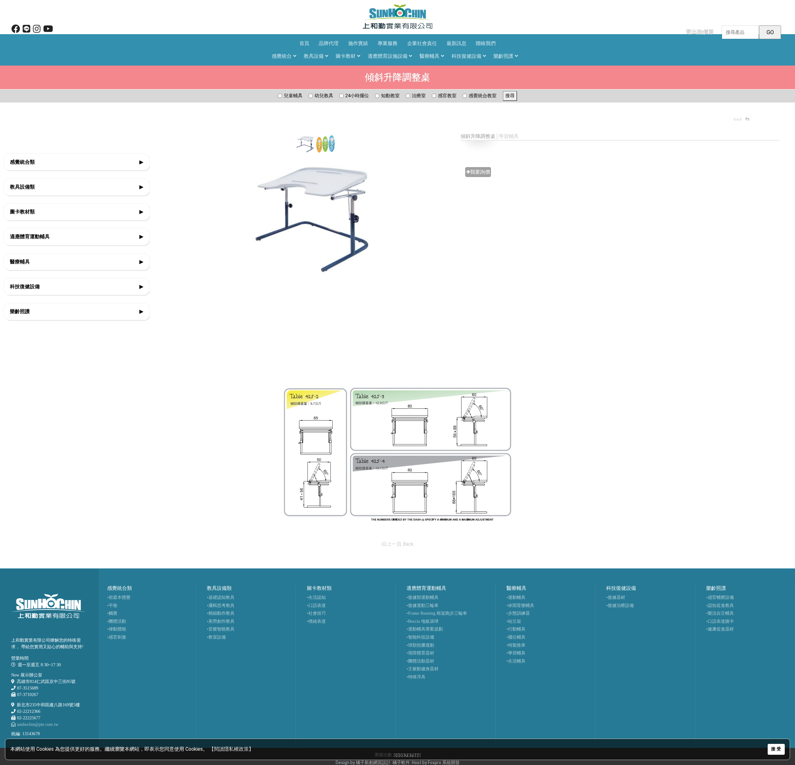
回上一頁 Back (398, 544)
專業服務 (388, 43)
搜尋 (510, 95)
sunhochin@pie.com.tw (37, 724)
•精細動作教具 (220, 613)
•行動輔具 (516, 629)
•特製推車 (516, 645)
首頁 (304, 43)
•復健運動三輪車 (422, 605)
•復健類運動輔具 (422, 597)
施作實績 (358, 43)
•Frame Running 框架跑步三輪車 (437, 613)
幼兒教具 (324, 95)
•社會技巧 (316, 613)
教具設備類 (76, 186)
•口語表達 (316, 605)
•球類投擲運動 (420, 645)
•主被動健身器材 (422, 669)
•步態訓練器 (518, 613)
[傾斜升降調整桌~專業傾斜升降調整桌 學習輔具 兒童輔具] (315, 218)
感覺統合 (282, 56)
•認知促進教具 (720, 605)
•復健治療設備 (620, 605)
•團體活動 (116, 621)
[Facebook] (15, 30)
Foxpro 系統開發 (444, 762)
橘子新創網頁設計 (374, 762)
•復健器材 (615, 597)
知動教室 (390, 95)
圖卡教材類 (76, 211)
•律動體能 (116, 629)
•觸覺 (112, 613)
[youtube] (48, 30)
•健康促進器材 (720, 629)
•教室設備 (216, 637)
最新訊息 (456, 43)
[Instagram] (37, 30)
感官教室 (447, 95)
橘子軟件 (401, 762)
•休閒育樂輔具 (520, 605)
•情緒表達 (316, 621)
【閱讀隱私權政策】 (231, 749)
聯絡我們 (486, 43)
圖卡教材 (346, 56)
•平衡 (112, 605)
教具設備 (314, 56)
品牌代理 (328, 43)
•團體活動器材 (420, 661)
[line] (26, 30)
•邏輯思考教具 (220, 605)
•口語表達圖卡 (720, 621)
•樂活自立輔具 (720, 613)
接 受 (776, 749)
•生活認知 (316, 597)
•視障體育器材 (420, 653)
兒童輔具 (293, 95)
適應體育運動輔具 (76, 236)
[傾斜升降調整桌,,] (397, 454)
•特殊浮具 (416, 677)
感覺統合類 (76, 162)
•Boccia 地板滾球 (422, 621)
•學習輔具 (516, 653)
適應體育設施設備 (387, 56)
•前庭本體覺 (118, 597)
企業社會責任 (422, 43)
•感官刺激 (116, 637)
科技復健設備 (466, 56)
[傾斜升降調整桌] (305, 144)
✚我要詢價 (478, 172)
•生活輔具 (516, 661)
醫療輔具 (429, 56)
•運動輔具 (516, 597)
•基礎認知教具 (220, 597)
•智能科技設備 (420, 637)
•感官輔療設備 (720, 597)
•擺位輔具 (516, 637)
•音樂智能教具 (220, 629)
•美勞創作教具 (220, 621)
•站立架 (514, 621)
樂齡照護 (503, 56)
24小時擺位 (357, 95)
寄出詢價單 (700, 32)
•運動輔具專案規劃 (425, 629)
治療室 (419, 95)
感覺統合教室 (483, 95)
